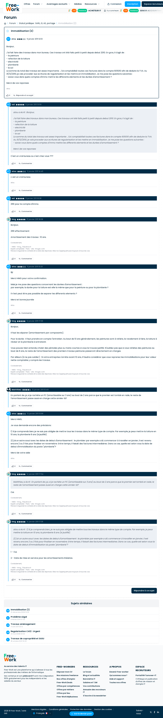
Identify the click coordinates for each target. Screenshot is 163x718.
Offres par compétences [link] (68, 686)
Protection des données (81, 709)
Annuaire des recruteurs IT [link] (94, 690)
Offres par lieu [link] (63, 693)
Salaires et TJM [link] (90, 682)
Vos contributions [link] (91, 686)
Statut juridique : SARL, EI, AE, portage (37, 23)
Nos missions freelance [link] (67, 675)
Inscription (132, 4)
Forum (12, 23)
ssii (13, 104)
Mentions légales (38, 709)
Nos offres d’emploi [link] (66, 679)
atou (13, 39)
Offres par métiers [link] (65, 689)
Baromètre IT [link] (89, 679)
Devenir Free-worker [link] (118, 672)
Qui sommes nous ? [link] (118, 675)
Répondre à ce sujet (24, 95)
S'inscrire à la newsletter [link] (94, 695)
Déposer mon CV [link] (64, 672)
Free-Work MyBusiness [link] (67, 696)
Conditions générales (58, 709)
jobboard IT (28, 676)
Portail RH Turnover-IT (146, 675)
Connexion (115, 4)
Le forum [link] (87, 672)
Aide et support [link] (116, 679)
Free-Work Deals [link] (64, 682)
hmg (14, 219)
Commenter (26, 163)
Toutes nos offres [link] (117, 682)
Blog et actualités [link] (91, 675)
